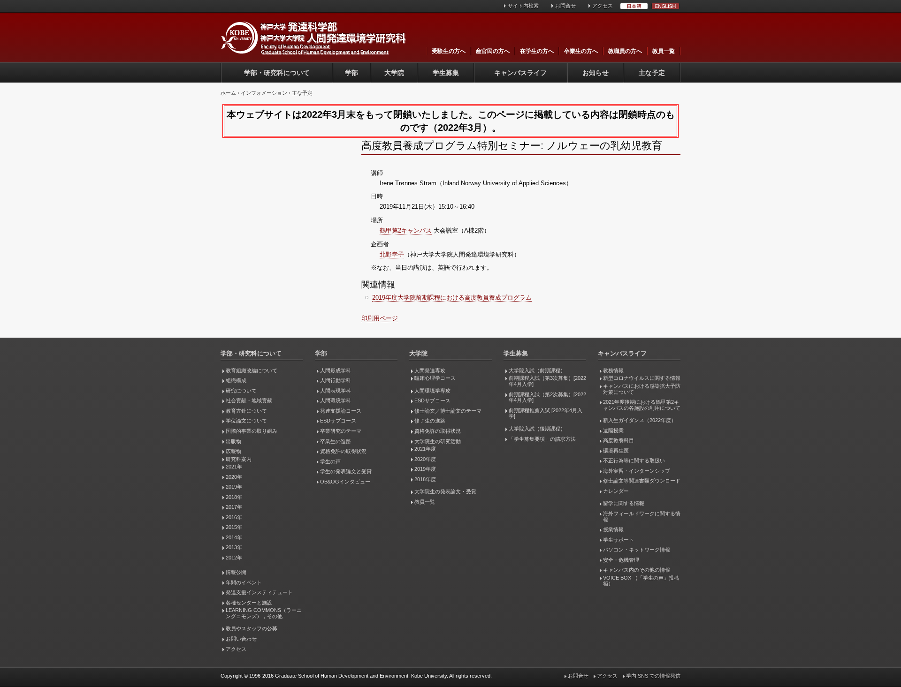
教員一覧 (663, 51)
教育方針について (246, 411)
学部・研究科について (277, 72)
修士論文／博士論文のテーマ (447, 411)
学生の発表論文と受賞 (346, 471)
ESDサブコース (338, 420)
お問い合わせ (241, 639)
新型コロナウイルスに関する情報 (641, 378)
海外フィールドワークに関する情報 (641, 516)
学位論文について (246, 420)
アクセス (602, 5)
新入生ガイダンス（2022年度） (639, 420)
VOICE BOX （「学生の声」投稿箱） (641, 581)
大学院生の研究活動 (437, 441)
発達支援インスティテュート (259, 592)
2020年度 (425, 459)
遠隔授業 (613, 430)
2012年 (234, 557)
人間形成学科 (335, 370)
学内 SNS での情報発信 (653, 676)
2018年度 (425, 479)
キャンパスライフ (520, 72)
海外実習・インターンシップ (636, 471)
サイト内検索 (523, 5)
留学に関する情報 (623, 503)
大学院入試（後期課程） (537, 428)
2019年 (234, 487)
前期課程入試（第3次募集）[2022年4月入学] (547, 381)
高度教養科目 (618, 440)
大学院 (394, 72)
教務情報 (613, 370)
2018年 (234, 497)
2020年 (234, 477)
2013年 (234, 547)
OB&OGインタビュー (345, 481)
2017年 (234, 507)
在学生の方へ (537, 51)
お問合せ (565, 5)
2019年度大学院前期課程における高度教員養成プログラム (452, 297)
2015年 (234, 527)
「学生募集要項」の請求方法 (542, 439)
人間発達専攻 (429, 370)
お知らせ (595, 72)
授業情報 (613, 529)
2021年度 (425, 449)
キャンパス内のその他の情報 (636, 570)
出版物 (233, 441)
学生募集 (446, 72)
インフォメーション (264, 93)
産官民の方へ (493, 51)
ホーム (228, 93)
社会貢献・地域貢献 (249, 400)
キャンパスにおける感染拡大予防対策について (641, 389)
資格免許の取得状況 (343, 451)
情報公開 (236, 572)
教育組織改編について (251, 370)
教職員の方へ (625, 51)
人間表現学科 (335, 390)
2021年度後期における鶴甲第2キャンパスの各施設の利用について (641, 405)
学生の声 (330, 461)
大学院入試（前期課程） (537, 370)
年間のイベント (244, 582)
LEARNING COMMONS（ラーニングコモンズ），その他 (264, 613)
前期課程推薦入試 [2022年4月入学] (545, 413)
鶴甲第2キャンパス (406, 230)
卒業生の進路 (335, 441)
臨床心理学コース (435, 378)
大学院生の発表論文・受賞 (445, 491)
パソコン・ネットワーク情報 (636, 549)
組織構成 (236, 380)
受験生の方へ (449, 51)
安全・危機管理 (621, 560)
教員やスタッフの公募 (251, 628)
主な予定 (652, 72)
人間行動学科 (335, 380)
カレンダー (616, 491)
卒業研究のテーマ (340, 431)
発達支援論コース (340, 411)
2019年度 (425, 469)
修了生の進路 (429, 420)
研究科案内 (239, 459)
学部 (351, 72)
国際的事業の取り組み (251, 431)
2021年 (234, 466)
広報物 (233, 451)
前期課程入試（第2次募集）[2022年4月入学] (547, 397)
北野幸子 (392, 254)
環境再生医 (616, 450)
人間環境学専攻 (432, 390)
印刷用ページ (379, 318)
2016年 (234, 517)
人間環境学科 (335, 400)
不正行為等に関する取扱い (634, 460)
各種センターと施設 (249, 602)
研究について (241, 390)
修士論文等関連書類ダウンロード (641, 480)
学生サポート (618, 540)
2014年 (234, 537)
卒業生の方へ (581, 51)
